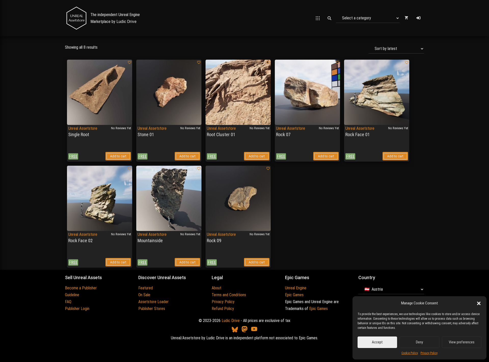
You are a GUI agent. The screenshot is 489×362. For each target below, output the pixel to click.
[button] (478, 303)
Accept (377, 342)
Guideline (72, 294)
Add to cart (118, 156)
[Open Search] (329, 18)
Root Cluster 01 (221, 134)
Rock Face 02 (80, 240)
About (216, 288)
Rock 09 (214, 240)
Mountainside (150, 240)
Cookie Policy (409, 353)
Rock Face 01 (357, 134)
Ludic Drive (126, 21)
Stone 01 (146, 134)
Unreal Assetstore (82, 128)
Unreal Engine (295, 288)
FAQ (68, 301)
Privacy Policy (429, 353)
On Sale (144, 294)
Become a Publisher (81, 288)
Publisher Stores (151, 308)
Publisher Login (77, 308)
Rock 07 (283, 134)
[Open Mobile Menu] (318, 18)
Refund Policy (223, 308)
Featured (145, 288)
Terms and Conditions (229, 294)
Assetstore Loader (153, 301)
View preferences (461, 342)
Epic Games (294, 294)
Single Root (78, 134)
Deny (419, 342)
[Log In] (418, 18)
